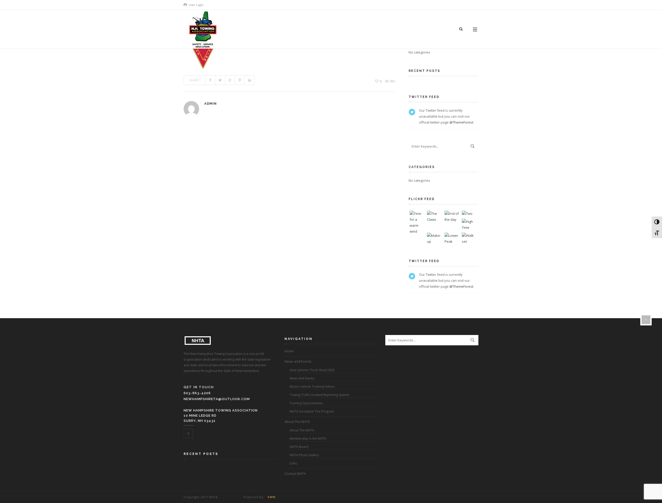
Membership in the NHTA (308, 438)
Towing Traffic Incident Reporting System (319, 395)
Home (289, 351)
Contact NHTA (295, 473)
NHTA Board (299, 447)
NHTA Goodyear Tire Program (312, 411)
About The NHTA (297, 421)
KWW (271, 497)
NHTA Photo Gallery (304, 455)
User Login (196, 5)
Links (293, 463)
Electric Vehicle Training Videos (312, 386)
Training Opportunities (306, 403)
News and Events (298, 361)
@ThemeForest (461, 122)
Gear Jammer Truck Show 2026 (312, 370)
